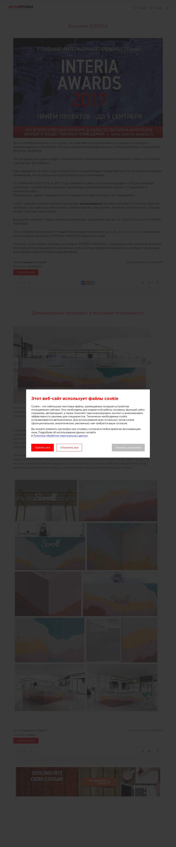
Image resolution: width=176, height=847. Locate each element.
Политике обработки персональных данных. (60, 435)
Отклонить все (69, 447)
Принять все (42, 447)
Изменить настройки (128, 447)
